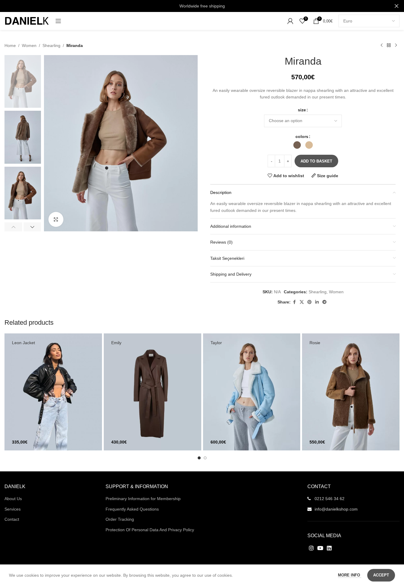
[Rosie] (351, 391)
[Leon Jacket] (53, 391)
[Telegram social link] (324, 302)
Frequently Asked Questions (132, 509)
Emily (116, 342)
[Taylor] (252, 391)
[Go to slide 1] (199, 457)
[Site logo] (26, 20)
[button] (13, 226)
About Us (13, 498)
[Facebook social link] (294, 302)
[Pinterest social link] (309, 302)
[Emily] (152, 391)
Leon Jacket (23, 342)
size (302, 109)
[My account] (290, 21)
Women (29, 45)
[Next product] (396, 45)
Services (12, 509)
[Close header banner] (396, 6)
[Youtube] (320, 548)
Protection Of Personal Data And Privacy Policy (150, 529)
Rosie (315, 342)
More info (349, 575)
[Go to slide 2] (205, 457)
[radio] (297, 145)
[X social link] (302, 302)
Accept (381, 575)
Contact (11, 519)
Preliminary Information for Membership (143, 498)
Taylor (216, 342)
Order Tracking (120, 519)
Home (10, 45)
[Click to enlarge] (55, 219)
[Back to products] (388, 45)
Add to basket (316, 161)
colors (301, 136)
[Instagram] (311, 548)
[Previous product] (381, 45)
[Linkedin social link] (317, 302)
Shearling (51, 45)
